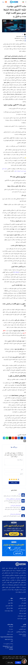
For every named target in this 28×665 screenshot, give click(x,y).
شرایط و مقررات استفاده (22, 635)
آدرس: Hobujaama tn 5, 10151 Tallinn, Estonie (8, 647)
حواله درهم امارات (9, 611)
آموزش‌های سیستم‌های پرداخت (13, 499)
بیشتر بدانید (10, 662)
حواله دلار (11, 600)
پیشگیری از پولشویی (21, 632)
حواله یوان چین (9, 605)
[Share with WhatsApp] (7, 438)
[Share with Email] (25, 441)
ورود (3, 2)
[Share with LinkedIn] (19, 438)
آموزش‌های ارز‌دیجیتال (15, 514)
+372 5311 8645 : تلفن (8, 640)
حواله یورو (10, 603)
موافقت (18, 662)
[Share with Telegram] (4, 438)
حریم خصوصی (22, 629)
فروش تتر (24, 603)
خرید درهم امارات (22, 616)
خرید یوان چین (22, 605)
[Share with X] (22, 438)
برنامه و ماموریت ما (8, 644)
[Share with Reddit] (13, 438)
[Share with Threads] (10, 438)
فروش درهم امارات (21, 618)
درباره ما (11, 629)
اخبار (19, 494)
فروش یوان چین (22, 608)
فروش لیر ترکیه (22, 613)
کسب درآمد (10, 632)
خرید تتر (24, 600)
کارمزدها (11, 626)
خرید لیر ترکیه (23, 611)
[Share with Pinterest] (16, 438)
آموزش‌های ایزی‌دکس (16, 505)
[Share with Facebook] (25, 438)
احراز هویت (23, 626)
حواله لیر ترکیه (9, 608)
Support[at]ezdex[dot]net (6, 637)
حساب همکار (10, 634)
